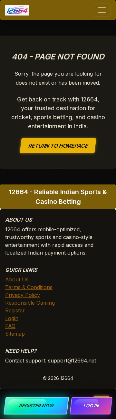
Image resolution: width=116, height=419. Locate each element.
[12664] (17, 10)
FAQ (10, 326)
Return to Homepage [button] (58, 145)
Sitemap (15, 333)
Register (15, 310)
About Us (17, 279)
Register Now (36, 405)
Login (11, 318)
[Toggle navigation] (102, 10)
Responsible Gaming (30, 302)
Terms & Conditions (29, 287)
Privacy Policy (22, 295)
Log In (91, 405)
